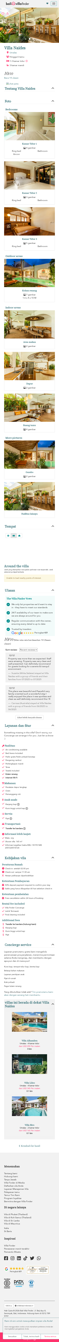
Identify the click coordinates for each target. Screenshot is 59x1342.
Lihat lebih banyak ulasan (29, 717)
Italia (6, 1228)
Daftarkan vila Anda (13, 1185)
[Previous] (25, 39)
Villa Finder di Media (14, 1182)
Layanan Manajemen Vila (16, 1189)
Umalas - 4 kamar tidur (29, 1043)
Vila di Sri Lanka (11, 1220)
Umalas (13, 52)
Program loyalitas (12, 1198)
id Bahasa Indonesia (24, 1306)
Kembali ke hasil (30, 1146)
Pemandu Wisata (12, 1251)
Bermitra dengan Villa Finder (18, 1201)
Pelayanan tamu (12, 1192)
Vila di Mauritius (12, 1223)
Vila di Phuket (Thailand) (16, 1214)
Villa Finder (9, 1245)
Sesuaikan (12, 1336)
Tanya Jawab (10, 1179)
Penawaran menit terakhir (16, 1248)
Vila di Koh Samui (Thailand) (17, 1217)
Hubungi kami (11, 1176)
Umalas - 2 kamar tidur (29, 1128)
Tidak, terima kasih (31, 1336)
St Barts (8, 1231)
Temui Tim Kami (12, 1195)
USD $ (8, 1306)
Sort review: (11, 649)
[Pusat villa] (19, 535)
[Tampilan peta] (14, 535)
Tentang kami (10, 1173)
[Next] (33, 39)
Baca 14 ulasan (11, 77)
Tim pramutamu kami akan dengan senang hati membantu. (28, 994)
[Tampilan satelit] (8, 535)
